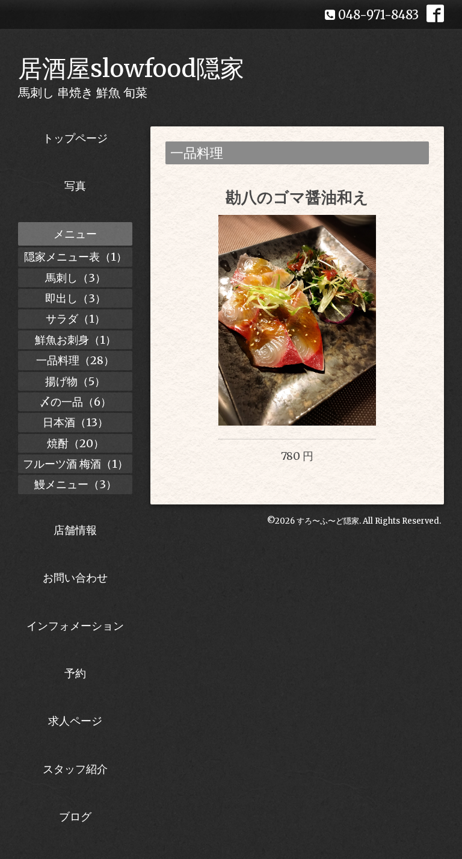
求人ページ (75, 721)
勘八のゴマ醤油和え (297, 197)
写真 (75, 186)
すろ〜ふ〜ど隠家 (328, 521)
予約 (75, 673)
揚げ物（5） (75, 381)
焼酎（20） (75, 443)
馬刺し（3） (75, 278)
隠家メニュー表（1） (75, 257)
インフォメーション (75, 626)
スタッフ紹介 (75, 769)
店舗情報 (75, 530)
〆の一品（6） (75, 402)
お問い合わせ (75, 578)
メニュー (75, 234)
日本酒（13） (75, 422)
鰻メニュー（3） (75, 484)
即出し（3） (75, 298)
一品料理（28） (75, 360)
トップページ (75, 138)
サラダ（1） (75, 319)
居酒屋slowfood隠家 (131, 69)
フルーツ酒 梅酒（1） (75, 464)
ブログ (75, 816)
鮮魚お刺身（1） (75, 340)
